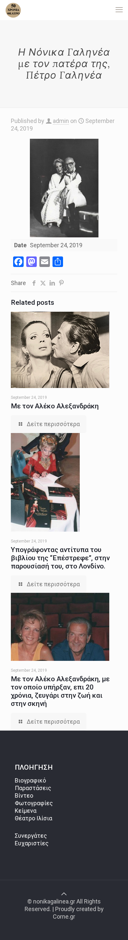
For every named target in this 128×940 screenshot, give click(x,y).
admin (61, 120)
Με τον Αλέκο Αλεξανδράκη (55, 406)
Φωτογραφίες (34, 803)
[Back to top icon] (64, 893)
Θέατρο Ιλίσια (33, 818)
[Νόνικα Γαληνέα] (13, 10)
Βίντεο (24, 795)
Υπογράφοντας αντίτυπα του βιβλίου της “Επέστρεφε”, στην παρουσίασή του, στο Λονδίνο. (60, 558)
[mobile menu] (119, 9)
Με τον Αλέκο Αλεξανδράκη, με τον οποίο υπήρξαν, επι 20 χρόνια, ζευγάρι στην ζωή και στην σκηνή (60, 691)
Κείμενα (25, 810)
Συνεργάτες (31, 835)
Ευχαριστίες (32, 843)
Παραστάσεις (33, 787)
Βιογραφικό (30, 780)
